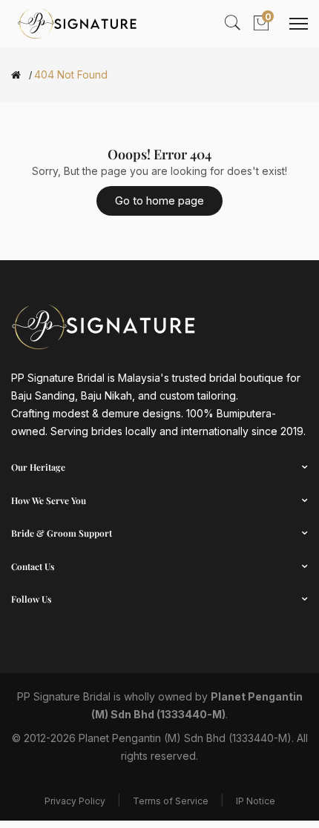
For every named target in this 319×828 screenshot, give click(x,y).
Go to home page (159, 200)
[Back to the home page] (16, 75)
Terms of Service (170, 801)
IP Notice (255, 801)
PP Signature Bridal (64, 696)
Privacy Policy (75, 801)
